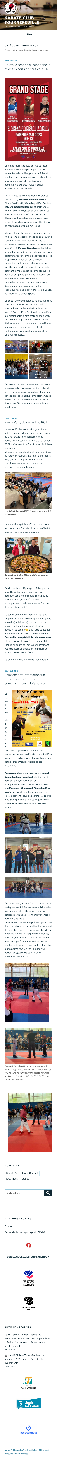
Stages (25, 1178)
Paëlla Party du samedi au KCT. (25, 422)
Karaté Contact (29, 1173)
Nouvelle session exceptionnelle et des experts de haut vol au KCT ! (28, 69)
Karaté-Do (11, 1173)
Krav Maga (12, 1178)
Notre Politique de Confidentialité (21, 1450)
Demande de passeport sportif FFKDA (25, 1232)
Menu (30, 34)
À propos (9, 1226)
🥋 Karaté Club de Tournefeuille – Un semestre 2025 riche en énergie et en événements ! (25, 1359)
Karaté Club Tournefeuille (22, 20)
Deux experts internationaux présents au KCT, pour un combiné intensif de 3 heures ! (25, 679)
